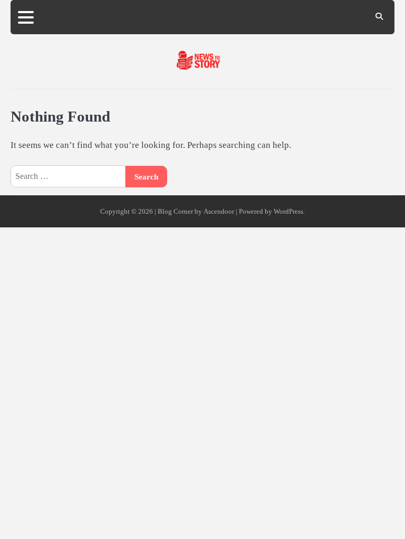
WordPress (288, 211)
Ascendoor (219, 211)
